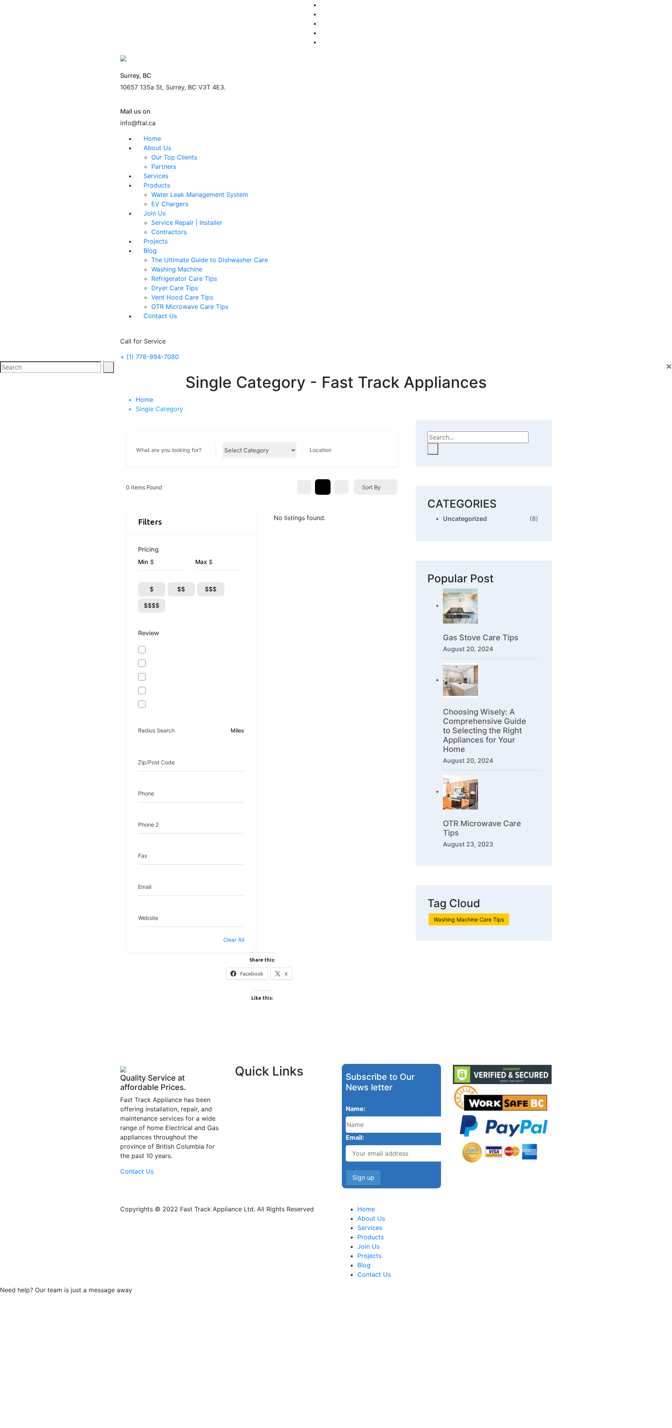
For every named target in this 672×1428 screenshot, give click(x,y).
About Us (157, 148)
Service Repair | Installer (186, 222)
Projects (156, 241)
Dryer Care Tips (174, 288)
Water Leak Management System (199, 194)
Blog (150, 250)
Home (152, 138)
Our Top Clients (174, 157)
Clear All (233, 939)
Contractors (169, 232)
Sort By (371, 487)
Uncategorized (465, 518)
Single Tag (267, 1349)
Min (143, 562)
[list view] (323, 487)
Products (157, 185)
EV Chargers (169, 204)
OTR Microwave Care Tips (189, 306)
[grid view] (304, 487)
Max (201, 562)
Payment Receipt (275, 1405)
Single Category (274, 1321)
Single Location (273, 1335)
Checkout (265, 1391)
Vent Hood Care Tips (182, 297)
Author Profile (271, 1363)
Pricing (148, 549)
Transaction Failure (278, 1419)
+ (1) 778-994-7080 (149, 357)
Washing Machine (176, 269)
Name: (356, 1109)
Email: (355, 1137)
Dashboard (267, 1377)
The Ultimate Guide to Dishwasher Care (209, 260)
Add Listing (267, 1293)
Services (156, 176)
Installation (267, 1142)
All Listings (267, 1307)
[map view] (341, 487)
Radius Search (156, 730)
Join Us (155, 213)
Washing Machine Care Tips (469, 919)
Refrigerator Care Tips (184, 278)
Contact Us (160, 316)
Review (148, 633)
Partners (163, 166)
